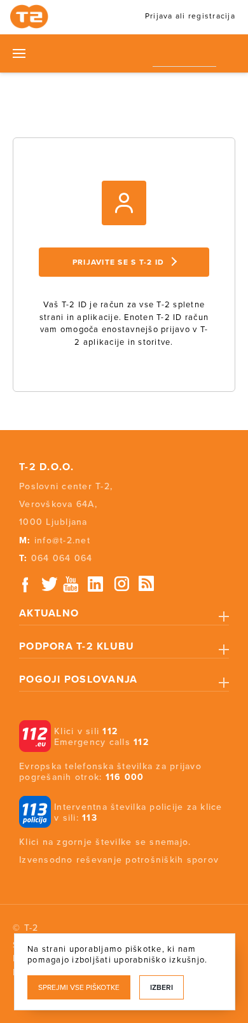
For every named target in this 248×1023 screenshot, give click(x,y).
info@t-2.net (62, 540)
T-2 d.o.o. (46, 467)
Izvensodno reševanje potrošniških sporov (119, 859)
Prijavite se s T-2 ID (118, 262)
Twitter (50, 584)
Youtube (70, 584)
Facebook (25, 584)
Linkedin (96, 584)
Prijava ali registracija (190, 15)
